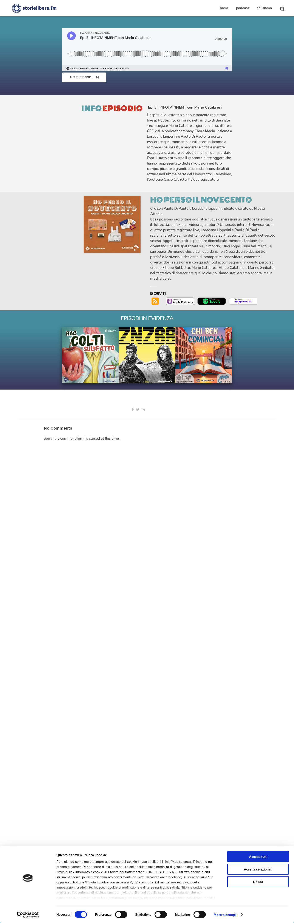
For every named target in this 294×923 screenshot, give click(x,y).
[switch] (121, 914)
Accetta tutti (258, 856)
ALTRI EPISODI (81, 77)
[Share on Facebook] (133, 409)
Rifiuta (258, 882)
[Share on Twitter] (137, 409)
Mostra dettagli (225, 914)
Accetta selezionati (258, 869)
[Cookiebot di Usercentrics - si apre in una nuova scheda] (28, 914)
